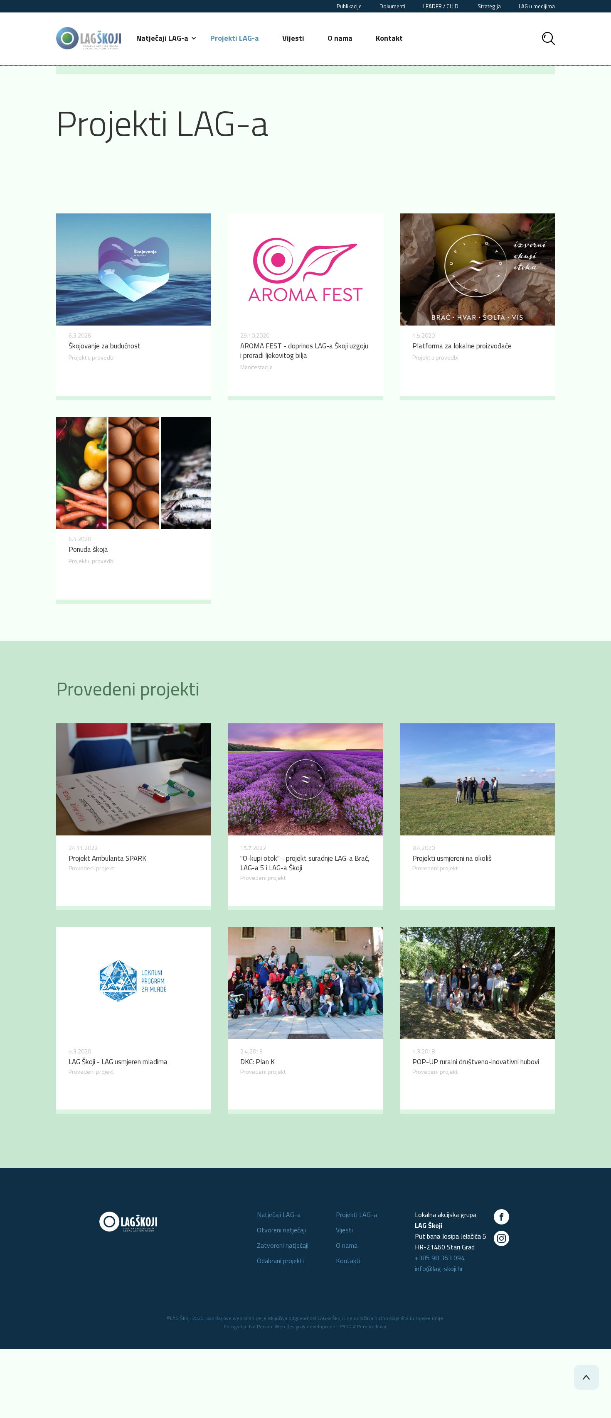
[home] (88, 38)
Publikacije (349, 6)
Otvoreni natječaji (281, 1230)
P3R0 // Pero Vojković (363, 1326)
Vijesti (293, 38)
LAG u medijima (537, 6)
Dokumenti (392, 6)
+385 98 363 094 (440, 1258)
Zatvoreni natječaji (282, 1245)
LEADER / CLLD (441, 6)
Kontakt (389, 38)
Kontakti (348, 1261)
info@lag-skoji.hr (439, 1269)
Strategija (489, 6)
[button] (167, 38)
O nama (340, 38)
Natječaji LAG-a (279, 1215)
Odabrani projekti (280, 1261)
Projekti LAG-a (234, 38)
